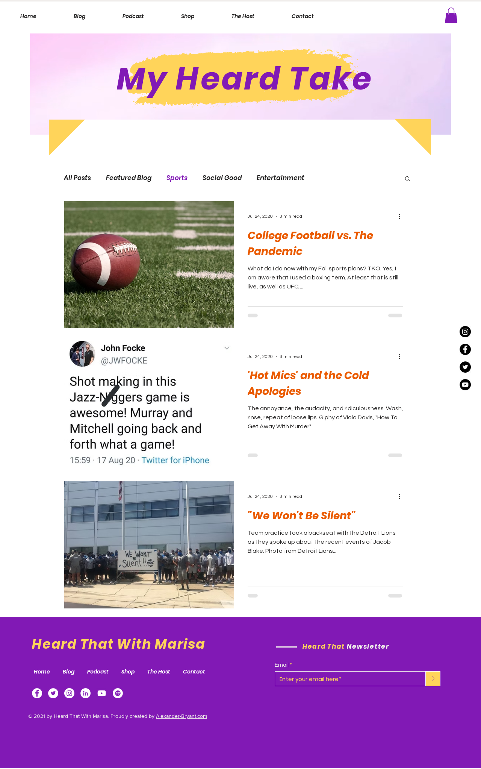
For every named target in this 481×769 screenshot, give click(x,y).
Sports (177, 178)
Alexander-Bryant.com (181, 716)
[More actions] (402, 216)
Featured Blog (128, 178)
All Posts (77, 178)
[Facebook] (37, 693)
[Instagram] (465, 331)
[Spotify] (118, 693)
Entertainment (280, 178)
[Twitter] (53, 693)
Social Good (222, 178)
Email (282, 665)
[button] (451, 15)
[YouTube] (465, 384)
